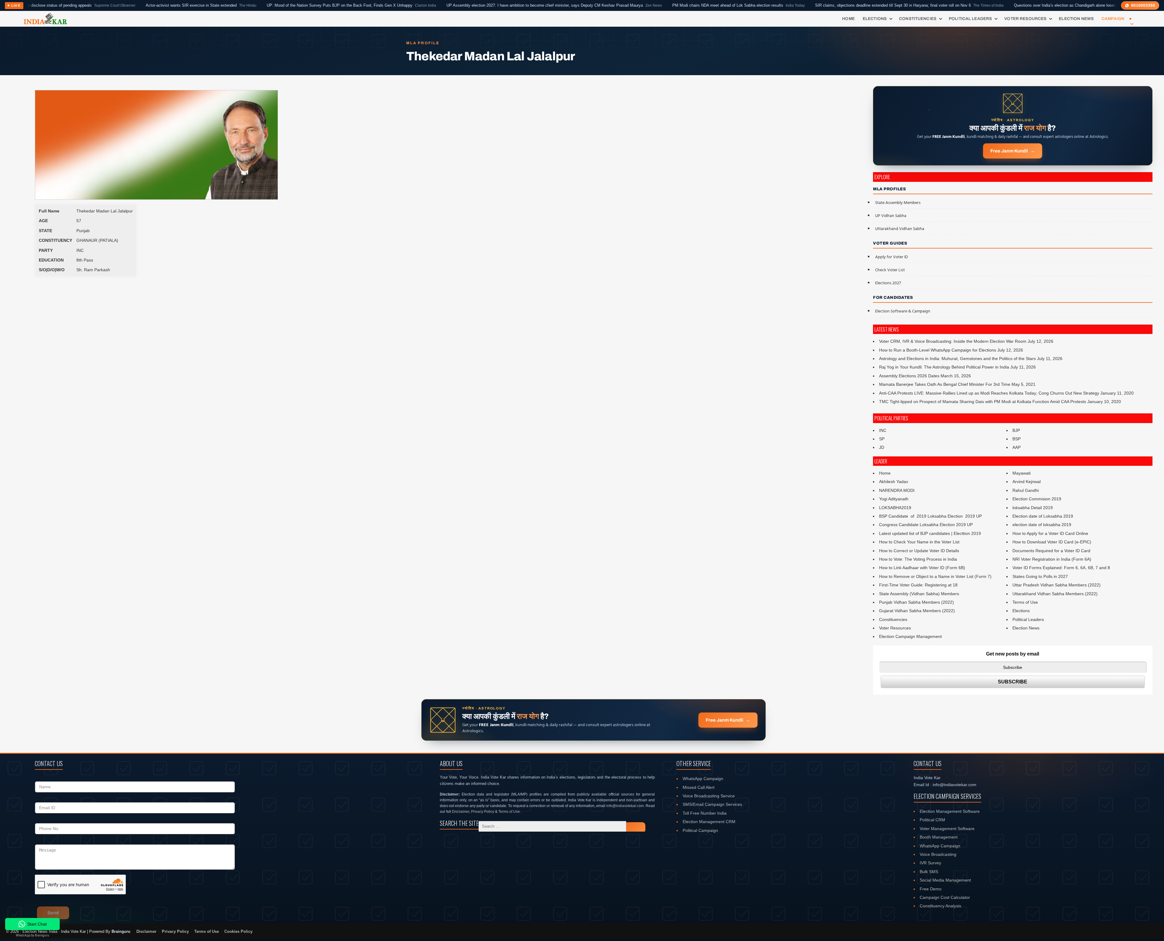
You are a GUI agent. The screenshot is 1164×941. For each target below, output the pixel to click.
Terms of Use (1025, 602)
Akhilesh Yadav (893, 481)
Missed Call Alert (698, 787)
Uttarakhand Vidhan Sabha (899, 228)
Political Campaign (700, 830)
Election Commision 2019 (1036, 498)
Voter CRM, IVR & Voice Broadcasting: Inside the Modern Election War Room (952, 341)
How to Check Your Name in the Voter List (919, 541)
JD (881, 447)
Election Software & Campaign (902, 311)
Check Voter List (890, 270)
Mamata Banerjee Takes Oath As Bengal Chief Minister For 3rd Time (944, 384)
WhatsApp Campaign (703, 778)
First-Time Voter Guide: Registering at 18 (918, 584)
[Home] (45, 19)
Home (848, 18)
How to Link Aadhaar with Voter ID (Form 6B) (922, 567)
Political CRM (932, 819)
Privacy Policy (482, 811)
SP (882, 438)
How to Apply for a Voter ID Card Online (1050, 533)
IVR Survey (930, 862)
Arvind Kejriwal (1026, 481)
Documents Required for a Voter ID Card (1051, 550)
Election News (1076, 18)
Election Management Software (950, 811)
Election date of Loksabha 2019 (1042, 516)
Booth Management (939, 837)
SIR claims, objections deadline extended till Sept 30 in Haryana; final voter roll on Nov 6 (858, 5)
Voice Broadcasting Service (709, 795)
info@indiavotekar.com (625, 806)
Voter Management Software (947, 828)
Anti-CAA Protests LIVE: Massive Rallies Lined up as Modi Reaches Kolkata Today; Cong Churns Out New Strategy (989, 393)
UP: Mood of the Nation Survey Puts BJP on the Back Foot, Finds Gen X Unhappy (300, 5)
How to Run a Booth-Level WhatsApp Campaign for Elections (937, 350)
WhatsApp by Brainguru (32, 935)
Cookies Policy (238, 931)
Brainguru (121, 931)
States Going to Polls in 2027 (1040, 576)
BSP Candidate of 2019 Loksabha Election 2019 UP (930, 516)
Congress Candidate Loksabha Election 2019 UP (926, 524)
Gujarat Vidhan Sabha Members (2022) (917, 610)
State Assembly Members (898, 202)
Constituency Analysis (940, 905)
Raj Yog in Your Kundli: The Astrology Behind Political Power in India (944, 367)
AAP (1016, 447)
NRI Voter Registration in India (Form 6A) (1051, 559)
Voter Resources (1025, 18)
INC (882, 430)
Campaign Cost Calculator (945, 897)
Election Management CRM (709, 821)
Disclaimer (460, 811)
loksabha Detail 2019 (1032, 507)
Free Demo (931, 888)
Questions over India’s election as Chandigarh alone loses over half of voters (1042, 5)
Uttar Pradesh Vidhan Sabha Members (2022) (1056, 584)
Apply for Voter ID (891, 257)
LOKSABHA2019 (895, 507)
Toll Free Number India (705, 813)
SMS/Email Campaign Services (712, 804)
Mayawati (1021, 473)
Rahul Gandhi (1025, 490)
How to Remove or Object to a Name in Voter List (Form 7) (935, 576)
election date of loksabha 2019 (1041, 524)
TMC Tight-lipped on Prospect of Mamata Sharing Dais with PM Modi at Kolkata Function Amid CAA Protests (982, 401)
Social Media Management (945, 880)
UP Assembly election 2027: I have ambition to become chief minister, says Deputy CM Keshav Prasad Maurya (502, 5)
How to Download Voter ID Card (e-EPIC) (1051, 541)
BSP (1016, 438)
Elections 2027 (888, 283)
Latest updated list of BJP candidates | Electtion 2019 (930, 533)
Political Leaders (970, 18)
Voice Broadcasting (938, 854)
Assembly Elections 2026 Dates (909, 375)
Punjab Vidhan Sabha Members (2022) (916, 602)
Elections (875, 18)
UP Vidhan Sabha (890, 215)
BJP (1016, 430)
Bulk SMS (929, 871)
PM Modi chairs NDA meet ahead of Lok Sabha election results (687, 5)
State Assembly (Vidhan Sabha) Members (919, 593)
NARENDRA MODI (897, 490)
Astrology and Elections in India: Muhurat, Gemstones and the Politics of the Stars (957, 358)
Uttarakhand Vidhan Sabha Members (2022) (1055, 593)
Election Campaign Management (910, 636)
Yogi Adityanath (893, 498)
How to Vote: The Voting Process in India (918, 559)
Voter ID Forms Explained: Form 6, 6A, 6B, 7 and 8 (1061, 567)
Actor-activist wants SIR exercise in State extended (149, 5)
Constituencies (917, 18)
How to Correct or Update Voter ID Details (919, 550)
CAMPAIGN (1113, 18)
